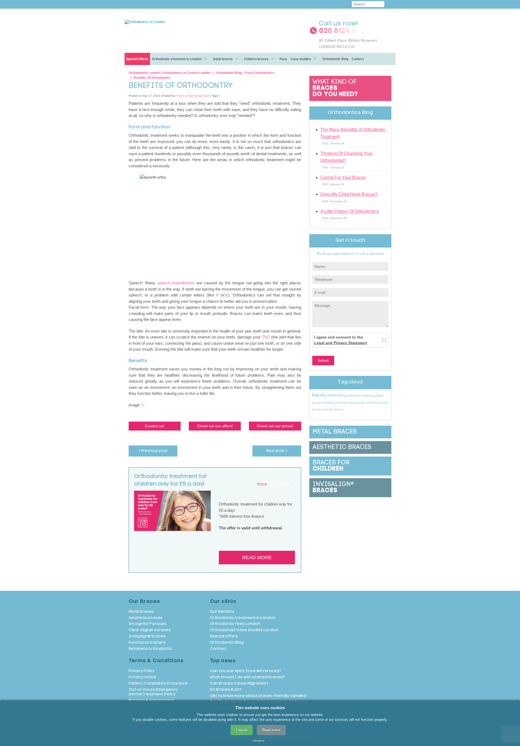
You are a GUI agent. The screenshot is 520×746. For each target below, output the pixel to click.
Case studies (301, 58)
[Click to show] (350, 32)
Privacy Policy (142, 671)
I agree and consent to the (340, 340)
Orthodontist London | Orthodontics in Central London (169, 73)
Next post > (276, 451)
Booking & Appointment (151, 700)
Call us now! (338, 24)
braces (318, 395)
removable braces (331, 409)
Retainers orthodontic (150, 649)
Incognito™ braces (148, 624)
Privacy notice (142, 677)
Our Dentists (222, 612)
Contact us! (154, 426)
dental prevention (345, 402)
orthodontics (336, 395)
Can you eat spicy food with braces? (245, 671)
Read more (257, 557)
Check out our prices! (275, 426)
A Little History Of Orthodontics (349, 211)
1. (143, 405)
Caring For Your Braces (343, 177)
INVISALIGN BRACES (333, 487)
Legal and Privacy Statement (340, 343)
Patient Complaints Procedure (158, 684)
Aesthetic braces (145, 618)
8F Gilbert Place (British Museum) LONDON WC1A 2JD (348, 43)
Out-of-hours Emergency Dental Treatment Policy (153, 692)
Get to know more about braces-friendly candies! (258, 696)
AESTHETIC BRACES (342, 447)
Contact (358, 58)
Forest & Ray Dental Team (193, 95)
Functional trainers (147, 643)
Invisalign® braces (147, 636)
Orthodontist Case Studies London (244, 630)
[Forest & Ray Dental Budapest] (145, 21)
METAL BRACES (335, 432)
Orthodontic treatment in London (177, 58)
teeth (360, 402)
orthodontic (327, 402)
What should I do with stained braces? (247, 677)
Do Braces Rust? (226, 690)
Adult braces (223, 58)
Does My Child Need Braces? (349, 194)
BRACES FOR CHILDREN (331, 466)
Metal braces (141, 612)
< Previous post (153, 451)
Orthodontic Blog (335, 58)
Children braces (256, 58)
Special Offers (137, 58)
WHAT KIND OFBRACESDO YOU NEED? (335, 88)
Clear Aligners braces (150, 630)
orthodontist (372, 402)
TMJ (266, 337)
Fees (283, 58)
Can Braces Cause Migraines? (239, 684)
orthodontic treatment (360, 395)
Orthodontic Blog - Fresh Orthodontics (245, 73)
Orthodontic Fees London (235, 624)
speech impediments (176, 283)
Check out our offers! (215, 426)
